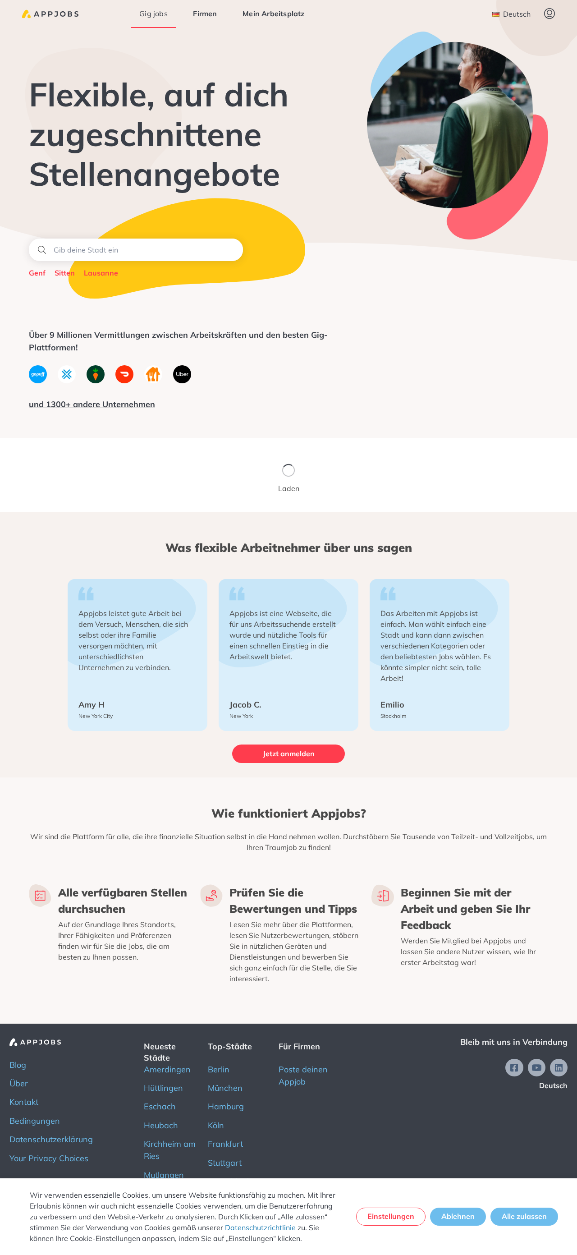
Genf (37, 272)
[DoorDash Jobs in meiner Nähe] (124, 380)
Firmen (205, 13)
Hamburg (226, 1106)
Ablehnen (458, 1216)
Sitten (65, 272)
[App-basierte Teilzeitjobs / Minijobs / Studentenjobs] (50, 14)
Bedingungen (34, 1121)
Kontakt (23, 1102)
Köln (216, 1125)
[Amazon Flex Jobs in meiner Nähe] (67, 380)
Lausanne (101, 272)
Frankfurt (225, 1144)
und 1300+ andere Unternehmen (92, 404)
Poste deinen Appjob (303, 1075)
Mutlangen (164, 1175)
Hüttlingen (163, 1088)
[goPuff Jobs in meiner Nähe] (38, 380)
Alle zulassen (524, 1216)
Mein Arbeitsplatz (273, 13)
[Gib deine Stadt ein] (136, 250)
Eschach (160, 1106)
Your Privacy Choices (48, 1158)
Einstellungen (390, 1216)
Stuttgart (225, 1163)
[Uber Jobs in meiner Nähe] (182, 380)
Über (18, 1083)
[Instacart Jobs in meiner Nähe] (96, 380)
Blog (17, 1065)
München (225, 1088)
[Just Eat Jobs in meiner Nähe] (153, 380)
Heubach (161, 1125)
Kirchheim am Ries (170, 1150)
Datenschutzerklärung (51, 1139)
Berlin (218, 1069)
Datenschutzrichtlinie (260, 1227)
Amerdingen (167, 1069)
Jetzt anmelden (289, 753)
